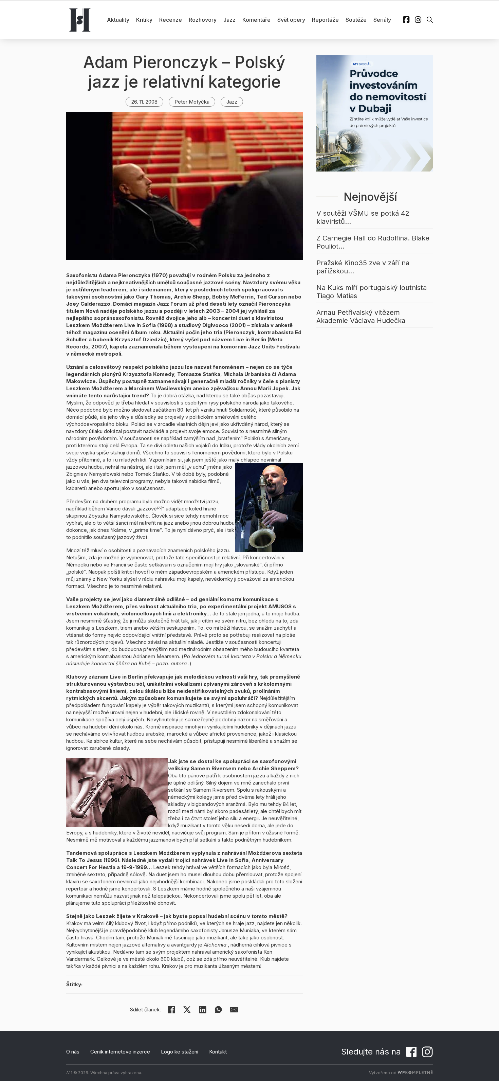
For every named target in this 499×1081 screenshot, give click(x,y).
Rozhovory (203, 19)
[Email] (234, 1010)
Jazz (229, 19)
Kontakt (218, 1051)
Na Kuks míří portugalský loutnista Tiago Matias (371, 292)
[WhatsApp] (218, 1010)
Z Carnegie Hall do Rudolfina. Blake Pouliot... (372, 242)
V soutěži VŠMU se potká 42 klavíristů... (362, 217)
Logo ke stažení (179, 1051)
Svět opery (291, 19)
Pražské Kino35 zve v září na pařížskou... (362, 267)
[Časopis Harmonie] (79, 19)
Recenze (170, 19)
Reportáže (325, 19)
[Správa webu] (415, 1072)
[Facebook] (171, 1010)
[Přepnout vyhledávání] (430, 20)
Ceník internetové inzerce (120, 1051)
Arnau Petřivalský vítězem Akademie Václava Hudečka (360, 316)
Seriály (382, 19)
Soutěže (356, 19)
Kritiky (144, 19)
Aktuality (118, 19)
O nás (72, 1051)
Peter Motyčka (191, 101)
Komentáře (256, 19)
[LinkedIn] (203, 1010)
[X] (187, 1010)
